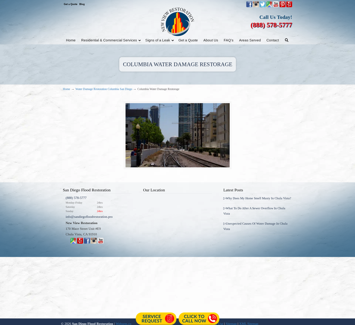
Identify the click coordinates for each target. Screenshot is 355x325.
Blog (82, 4)
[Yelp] (80, 242)
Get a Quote (70, 4)
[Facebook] (87, 242)
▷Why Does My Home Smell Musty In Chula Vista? (257, 198)
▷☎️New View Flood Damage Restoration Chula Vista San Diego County (177, 21)
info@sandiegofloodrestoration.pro (89, 217)
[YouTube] (276, 6)
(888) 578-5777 (271, 25)
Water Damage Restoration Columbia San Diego (103, 89)
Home (66, 89)
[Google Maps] (73, 242)
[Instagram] (94, 242)
